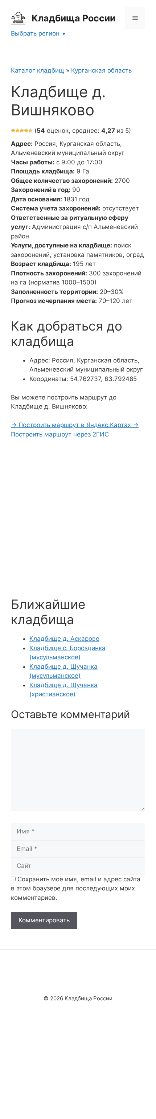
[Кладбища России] (18, 17)
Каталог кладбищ (37, 70)
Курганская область (101, 70)
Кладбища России (73, 18)
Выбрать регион (35, 33)
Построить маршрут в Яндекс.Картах (72, 425)
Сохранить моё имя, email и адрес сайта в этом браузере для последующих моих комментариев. (75, 888)
